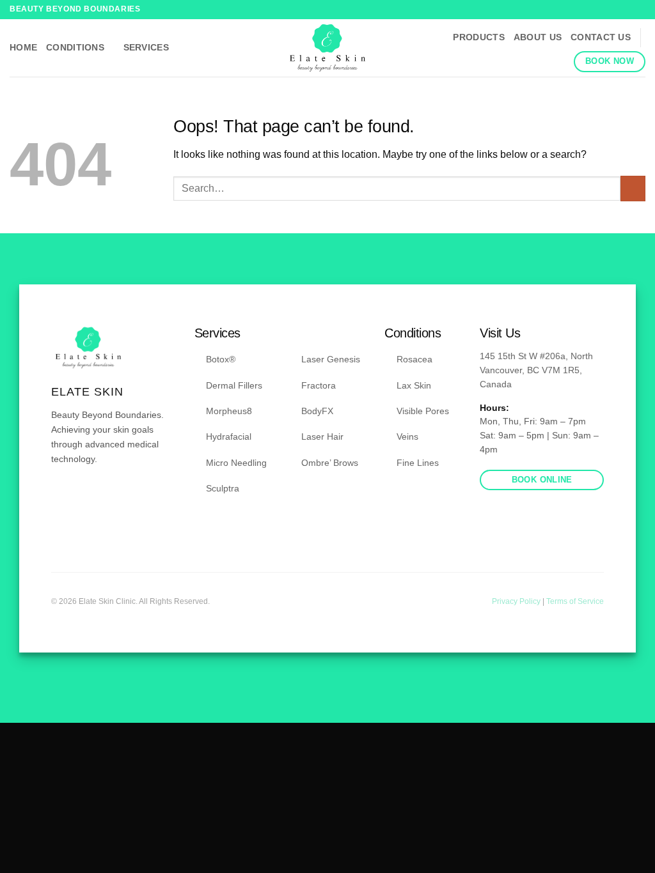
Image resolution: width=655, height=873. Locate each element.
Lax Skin (414, 385)
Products (478, 37)
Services (146, 47)
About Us (538, 37)
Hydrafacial (228, 436)
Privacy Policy (517, 601)
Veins (407, 436)
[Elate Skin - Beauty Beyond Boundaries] (328, 48)
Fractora (318, 385)
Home (23, 47)
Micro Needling (236, 463)
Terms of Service (575, 601)
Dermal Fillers (234, 385)
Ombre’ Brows (329, 463)
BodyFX (317, 411)
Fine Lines (418, 463)
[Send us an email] (90, 497)
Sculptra (222, 488)
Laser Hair (322, 436)
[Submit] (632, 188)
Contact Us (601, 37)
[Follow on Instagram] (639, 9)
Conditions (75, 47)
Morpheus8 (229, 411)
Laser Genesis (330, 359)
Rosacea (414, 359)
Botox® (220, 359)
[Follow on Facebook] (627, 9)
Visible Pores (423, 411)
